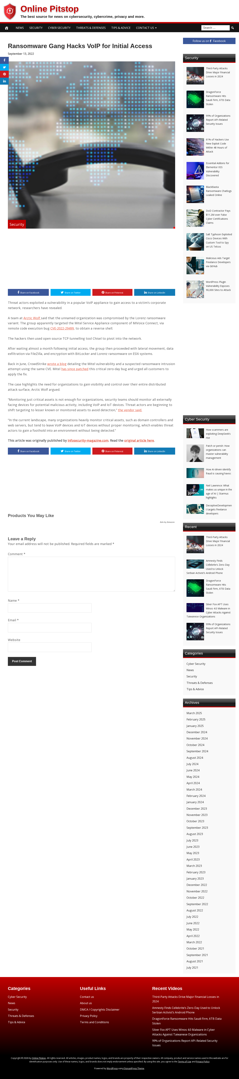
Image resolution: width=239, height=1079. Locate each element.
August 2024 (195, 758)
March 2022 (194, 942)
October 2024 (195, 745)
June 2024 (193, 770)
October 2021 (195, 948)
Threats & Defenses (91, 28)
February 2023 (196, 872)
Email (13, 620)
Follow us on (209, 41)
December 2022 (197, 885)
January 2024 (195, 802)
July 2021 (192, 968)
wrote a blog (56, 364)
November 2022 (197, 891)
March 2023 (194, 866)
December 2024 (197, 732)
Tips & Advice (121, 28)
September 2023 (197, 828)
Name (13, 600)
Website (14, 640)
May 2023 (193, 853)
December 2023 (197, 809)
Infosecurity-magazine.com (88, 440)
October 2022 (195, 898)
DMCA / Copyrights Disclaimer (100, 1009)
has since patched (74, 369)
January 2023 (195, 878)
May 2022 (193, 929)
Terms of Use (184, 1061)
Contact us (87, 997)
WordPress (112, 1068)
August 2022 (195, 910)
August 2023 (195, 834)
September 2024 (197, 751)
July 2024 (192, 764)
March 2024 (194, 789)
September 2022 (197, 904)
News (20, 28)
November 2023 (197, 815)
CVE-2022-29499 (62, 328)
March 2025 (194, 713)
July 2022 (192, 917)
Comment (16, 554)
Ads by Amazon (167, 522)
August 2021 (195, 961)
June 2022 (193, 923)
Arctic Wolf (32, 318)
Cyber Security (59, 28)
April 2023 (193, 859)
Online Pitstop (49, 8)
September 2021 (197, 955)
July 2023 (192, 840)
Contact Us (145, 28)
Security (36, 28)
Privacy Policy (88, 1016)
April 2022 (193, 936)
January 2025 (195, 726)
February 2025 (196, 719)
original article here (139, 440)
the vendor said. (130, 410)
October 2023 (195, 821)
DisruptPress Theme (134, 1068)
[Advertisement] (91, 259)
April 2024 (193, 783)
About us (86, 1003)
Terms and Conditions (94, 1022)
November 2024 (197, 738)
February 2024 (196, 796)
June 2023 (193, 847)
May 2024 (193, 777)
